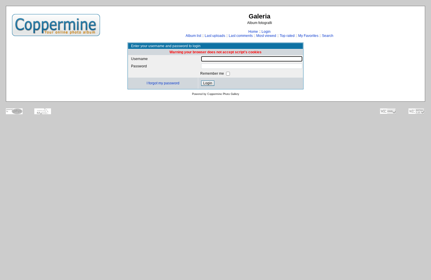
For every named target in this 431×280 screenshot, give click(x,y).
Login (266, 32)
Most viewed (266, 36)
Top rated (287, 36)
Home (253, 32)
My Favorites (308, 36)
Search (327, 36)
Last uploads (215, 36)
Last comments (241, 36)
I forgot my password (163, 83)
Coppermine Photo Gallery (223, 94)
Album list (193, 36)
